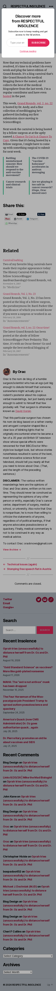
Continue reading (28, 51)
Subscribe (39, 42)
